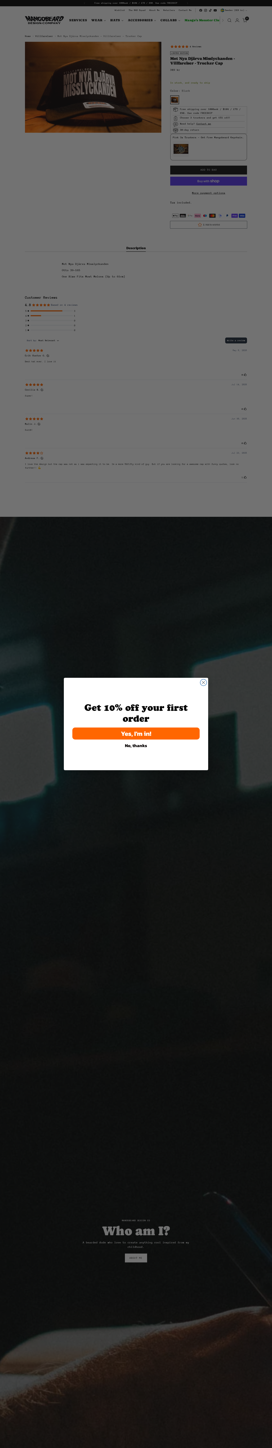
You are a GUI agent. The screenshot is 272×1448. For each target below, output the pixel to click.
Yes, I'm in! (136, 733)
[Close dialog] (203, 682)
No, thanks (136, 745)
